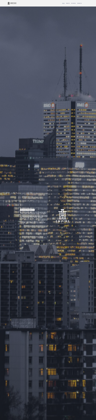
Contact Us (79, 3)
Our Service (73, 3)
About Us (68, 3)
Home (63, 3)
